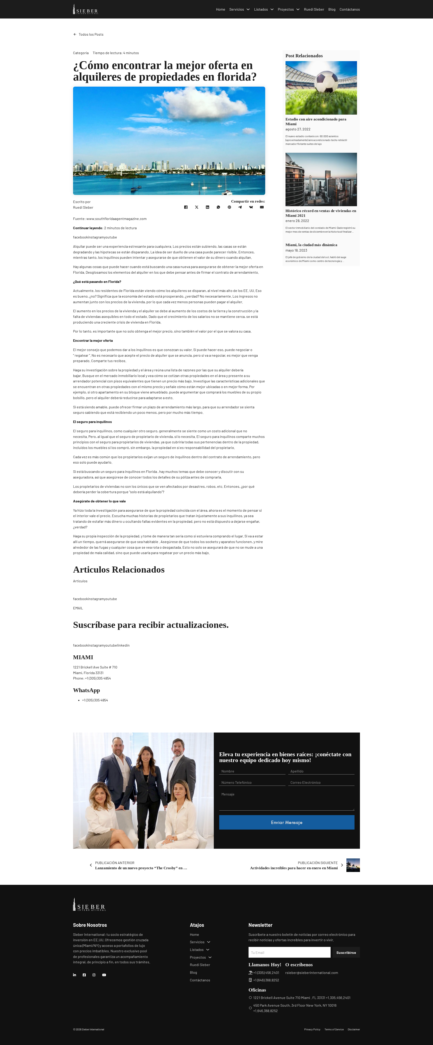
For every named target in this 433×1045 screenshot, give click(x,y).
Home (220, 9)
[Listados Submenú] (272, 9)
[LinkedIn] (207, 207)
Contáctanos (350, 9)
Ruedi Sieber (314, 9)
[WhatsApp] (218, 207)
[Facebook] (185, 207)
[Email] (261, 207)
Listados (261, 9)
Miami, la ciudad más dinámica (311, 245)
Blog (332, 9)
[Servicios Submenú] (248, 9)
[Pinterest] (229, 207)
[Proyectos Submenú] (298, 9)
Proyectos (286, 9)
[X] (196, 207)
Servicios (236, 9)
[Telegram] (240, 207)
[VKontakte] (251, 207)
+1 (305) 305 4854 (98, 678)
